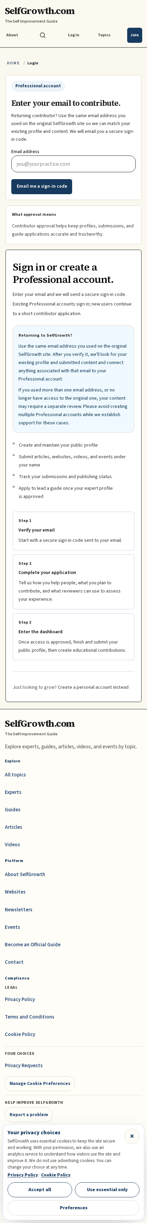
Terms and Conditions (29, 1017)
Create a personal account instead (93, 687)
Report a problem (29, 1114)
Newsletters (18, 909)
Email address (25, 151)
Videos (12, 844)
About (12, 35)
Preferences (74, 1207)
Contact (14, 962)
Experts (13, 792)
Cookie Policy (20, 1034)
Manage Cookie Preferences (40, 1083)
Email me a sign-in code (42, 186)
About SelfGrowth (25, 874)
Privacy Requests (24, 1065)
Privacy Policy (20, 999)
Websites (15, 892)
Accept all (39, 1189)
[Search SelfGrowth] (42, 35)
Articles (13, 827)
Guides (13, 809)
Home (13, 63)
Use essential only (107, 1189)
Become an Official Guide (33, 944)
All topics (15, 774)
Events (12, 927)
